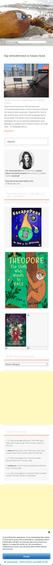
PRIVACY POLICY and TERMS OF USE (33, 562)
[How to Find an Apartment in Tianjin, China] (26, 80)
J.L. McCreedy (43, 71)
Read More (9, 131)
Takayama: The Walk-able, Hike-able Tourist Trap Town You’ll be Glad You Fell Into (25, 442)
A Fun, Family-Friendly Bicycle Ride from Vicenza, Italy (23, 459)
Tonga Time (29, 170)
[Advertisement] (26, 398)
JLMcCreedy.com (13, 183)
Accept (26, 556)
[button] (49, 532)
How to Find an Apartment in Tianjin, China (24, 101)
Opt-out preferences (11, 562)
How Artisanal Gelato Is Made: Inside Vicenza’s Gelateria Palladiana (26, 474)
